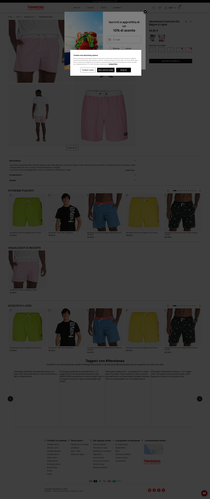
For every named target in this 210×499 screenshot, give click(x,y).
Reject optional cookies (105, 70)
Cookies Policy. (113, 64)
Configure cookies (88, 70)
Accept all (123, 70)
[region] (105, 63)
